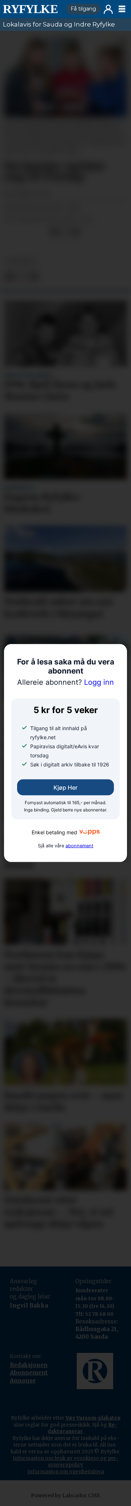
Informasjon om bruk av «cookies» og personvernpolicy (66, 1461)
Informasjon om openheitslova (65, 1472)
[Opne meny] (121, 9)
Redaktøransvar (83, 1428)
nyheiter (21, 261)
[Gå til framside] (31, 9)
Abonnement (29, 1372)
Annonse (23, 1380)
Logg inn (108, 9)
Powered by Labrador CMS (65, 1495)
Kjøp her (65, 787)
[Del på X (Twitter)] (65, 232)
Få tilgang (83, 8)
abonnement (80, 845)
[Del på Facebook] (54, 232)
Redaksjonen (29, 1365)
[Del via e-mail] (76, 232)
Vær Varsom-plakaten (93, 1418)
